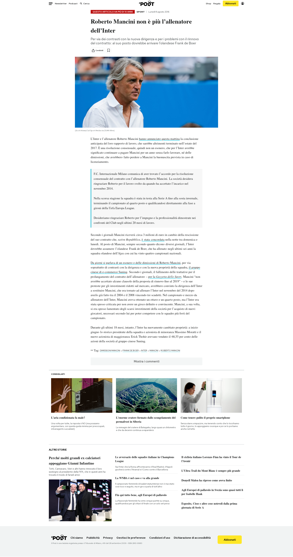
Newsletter (61, 3)
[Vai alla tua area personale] (242, 3)
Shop (208, 3)
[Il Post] (146, 3)
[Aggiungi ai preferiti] (108, 50)
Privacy (108, 537)
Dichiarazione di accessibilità (192, 537)
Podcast (73, 3)
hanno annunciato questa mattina (159, 139)
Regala (216, 3)
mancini (154, 350)
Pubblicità (93, 537)
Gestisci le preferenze (131, 537)
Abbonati (230, 3)
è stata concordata (153, 239)
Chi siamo (77, 537)
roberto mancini (170, 350)
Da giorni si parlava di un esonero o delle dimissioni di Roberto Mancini (136, 263)
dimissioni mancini (110, 350)
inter (144, 350)
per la (164, 277)
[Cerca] (81, 3)
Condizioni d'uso (159, 537)
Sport (141, 11)
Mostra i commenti (146, 361)
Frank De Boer (131, 350)
